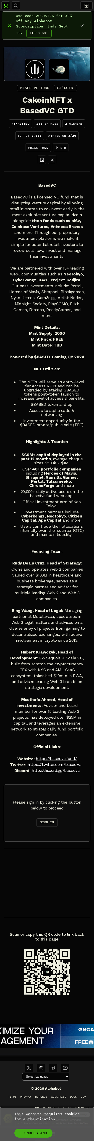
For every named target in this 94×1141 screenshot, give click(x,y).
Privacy (25, 1096)
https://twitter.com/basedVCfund (56, 764)
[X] (52, 160)
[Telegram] (53, 1068)
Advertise (58, 1096)
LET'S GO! (39, 33)
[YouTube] (65, 1068)
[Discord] (41, 1068)
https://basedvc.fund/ (56, 759)
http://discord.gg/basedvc (56, 770)
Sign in (47, 822)
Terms (12, 1096)
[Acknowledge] (82, 25)
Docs (73, 1096)
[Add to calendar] (42, 160)
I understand (33, 1133)
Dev (83, 1096)
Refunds (41, 1096)
